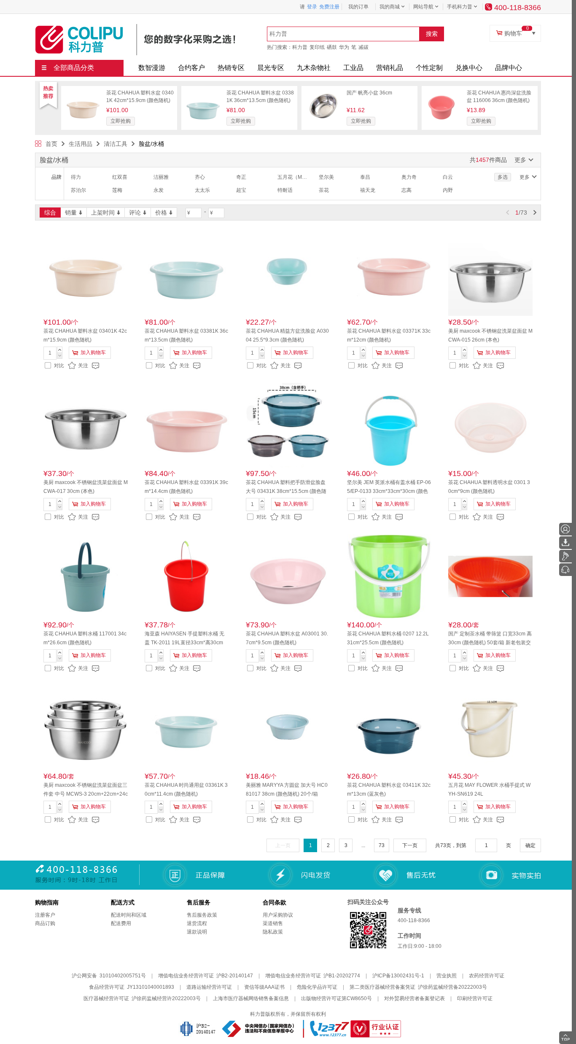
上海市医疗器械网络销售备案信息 (251, 998)
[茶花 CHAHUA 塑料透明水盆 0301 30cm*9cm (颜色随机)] (490, 425)
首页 (51, 143)
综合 (50, 212)
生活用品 (80, 143)
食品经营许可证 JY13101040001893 (131, 987)
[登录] (565, 529)
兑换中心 (468, 67)
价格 (161, 212)
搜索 (432, 33)
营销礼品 (389, 67)
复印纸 (317, 47)
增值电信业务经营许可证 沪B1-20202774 (312, 976)
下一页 (409, 845)
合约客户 (191, 67)
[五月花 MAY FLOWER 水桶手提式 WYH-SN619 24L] (490, 728)
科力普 (299, 47)
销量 (71, 212)
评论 (135, 212)
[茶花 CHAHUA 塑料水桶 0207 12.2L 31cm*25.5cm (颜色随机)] (389, 576)
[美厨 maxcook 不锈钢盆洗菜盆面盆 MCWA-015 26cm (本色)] (490, 273)
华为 (344, 47)
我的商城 (390, 7)
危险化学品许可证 (317, 987)
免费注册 (329, 7)
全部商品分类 (74, 67)
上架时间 (103, 212)
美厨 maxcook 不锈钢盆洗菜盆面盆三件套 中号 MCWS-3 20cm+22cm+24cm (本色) (85, 794)
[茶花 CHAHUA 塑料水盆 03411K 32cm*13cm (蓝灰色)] (389, 728)
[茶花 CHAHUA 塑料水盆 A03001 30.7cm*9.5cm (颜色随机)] (288, 576)
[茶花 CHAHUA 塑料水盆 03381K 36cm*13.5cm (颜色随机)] (203, 92)
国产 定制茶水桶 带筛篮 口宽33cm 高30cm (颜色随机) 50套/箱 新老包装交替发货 (490, 642)
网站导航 (423, 7)
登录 (312, 7)
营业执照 (446, 976)
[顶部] (565, 1037)
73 (382, 845)
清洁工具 (115, 143)
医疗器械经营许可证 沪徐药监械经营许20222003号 (142, 998)
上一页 (283, 845)
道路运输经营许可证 (209, 987)
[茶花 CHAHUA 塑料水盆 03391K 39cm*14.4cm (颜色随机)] (187, 425)
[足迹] (565, 556)
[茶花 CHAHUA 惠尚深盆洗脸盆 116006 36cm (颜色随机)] (444, 92)
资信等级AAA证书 (264, 987)
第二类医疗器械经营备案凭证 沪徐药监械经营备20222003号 (418, 987)
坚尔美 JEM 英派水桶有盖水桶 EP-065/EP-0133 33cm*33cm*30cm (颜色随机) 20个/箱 (389, 491)
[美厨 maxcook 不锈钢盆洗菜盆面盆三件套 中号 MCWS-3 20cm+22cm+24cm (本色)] (85, 728)
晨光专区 (270, 67)
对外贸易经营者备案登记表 (414, 998)
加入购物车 (93, 352)
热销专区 (231, 67)
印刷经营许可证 (475, 998)
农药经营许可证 (486, 976)
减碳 (363, 47)
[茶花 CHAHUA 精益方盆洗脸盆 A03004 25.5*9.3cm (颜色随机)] (288, 273)
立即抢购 (120, 121)
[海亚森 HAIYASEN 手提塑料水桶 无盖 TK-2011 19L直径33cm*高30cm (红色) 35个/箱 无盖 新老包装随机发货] (187, 576)
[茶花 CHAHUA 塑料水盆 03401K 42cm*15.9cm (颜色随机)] (83, 92)
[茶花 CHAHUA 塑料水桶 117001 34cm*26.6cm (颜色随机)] (85, 576)
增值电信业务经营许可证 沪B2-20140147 (205, 976)
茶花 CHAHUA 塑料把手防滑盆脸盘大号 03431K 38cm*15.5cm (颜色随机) (286, 491)
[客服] (565, 569)
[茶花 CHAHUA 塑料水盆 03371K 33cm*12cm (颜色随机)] (389, 273)
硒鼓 (332, 47)
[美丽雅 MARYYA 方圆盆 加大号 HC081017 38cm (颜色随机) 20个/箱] (288, 728)
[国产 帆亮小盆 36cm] (323, 92)
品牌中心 (508, 67)
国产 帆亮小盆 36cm (369, 93)
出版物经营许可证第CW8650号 (336, 998)
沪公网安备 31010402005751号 (109, 976)
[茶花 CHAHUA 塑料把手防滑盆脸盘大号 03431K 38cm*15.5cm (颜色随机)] (288, 425)
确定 (530, 845)
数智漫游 (151, 67)
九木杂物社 (314, 67)
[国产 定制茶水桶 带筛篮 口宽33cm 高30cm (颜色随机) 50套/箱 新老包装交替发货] (490, 576)
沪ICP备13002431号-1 (398, 976)
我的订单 (358, 7)
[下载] (565, 542)
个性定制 (429, 67)
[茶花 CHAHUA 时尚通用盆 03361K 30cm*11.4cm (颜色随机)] (187, 728)
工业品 (353, 67)
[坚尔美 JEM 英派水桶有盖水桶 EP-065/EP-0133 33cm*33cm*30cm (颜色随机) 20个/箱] (389, 425)
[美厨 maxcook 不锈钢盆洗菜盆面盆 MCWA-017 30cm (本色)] (85, 425)
